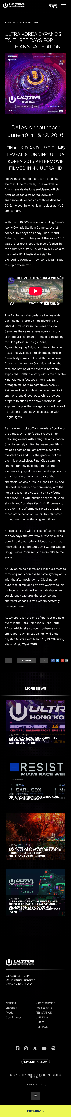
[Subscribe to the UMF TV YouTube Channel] (44, 1048)
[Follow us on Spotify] (53, 1048)
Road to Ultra (44, 1007)
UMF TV (40, 1022)
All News (26, 660)
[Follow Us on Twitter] (35, 1048)
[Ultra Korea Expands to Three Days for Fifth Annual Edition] (35, 113)
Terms (42, 1084)
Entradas (11, 1007)
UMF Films (42, 1017)
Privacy (29, 1084)
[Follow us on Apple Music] (35, 1062)
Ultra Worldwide (45, 1002)
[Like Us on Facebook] (17, 1048)
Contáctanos (13, 1017)
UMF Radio (42, 1027)
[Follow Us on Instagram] (26, 1048)
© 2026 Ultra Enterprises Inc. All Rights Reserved (35, 1076)
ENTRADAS (34, 1111)
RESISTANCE (44, 1012)
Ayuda (9, 1012)
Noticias (11, 1002)
